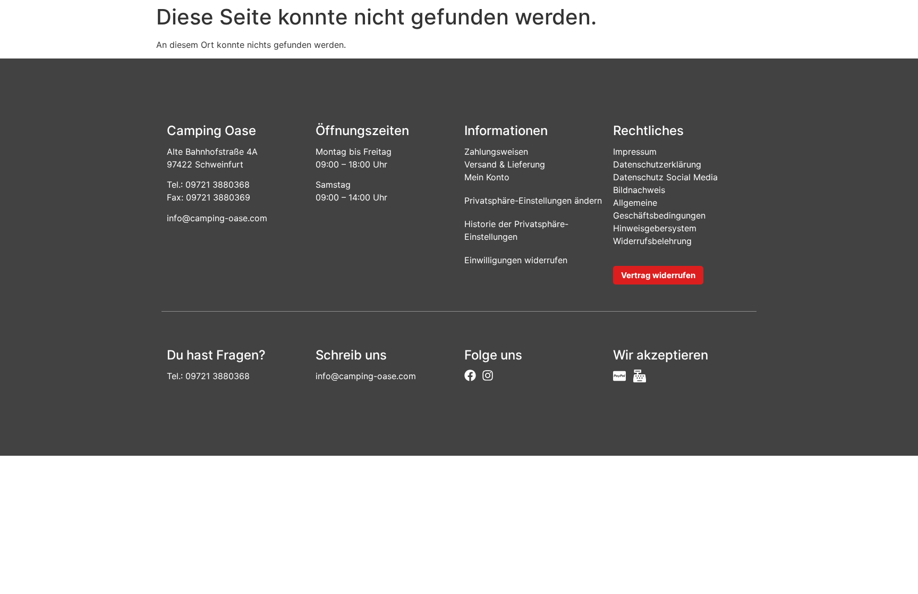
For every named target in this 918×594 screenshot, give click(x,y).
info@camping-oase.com (217, 218)
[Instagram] (488, 375)
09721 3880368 (217, 184)
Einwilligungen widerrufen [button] (515, 260)
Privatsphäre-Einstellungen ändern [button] (533, 200)
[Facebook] (470, 375)
